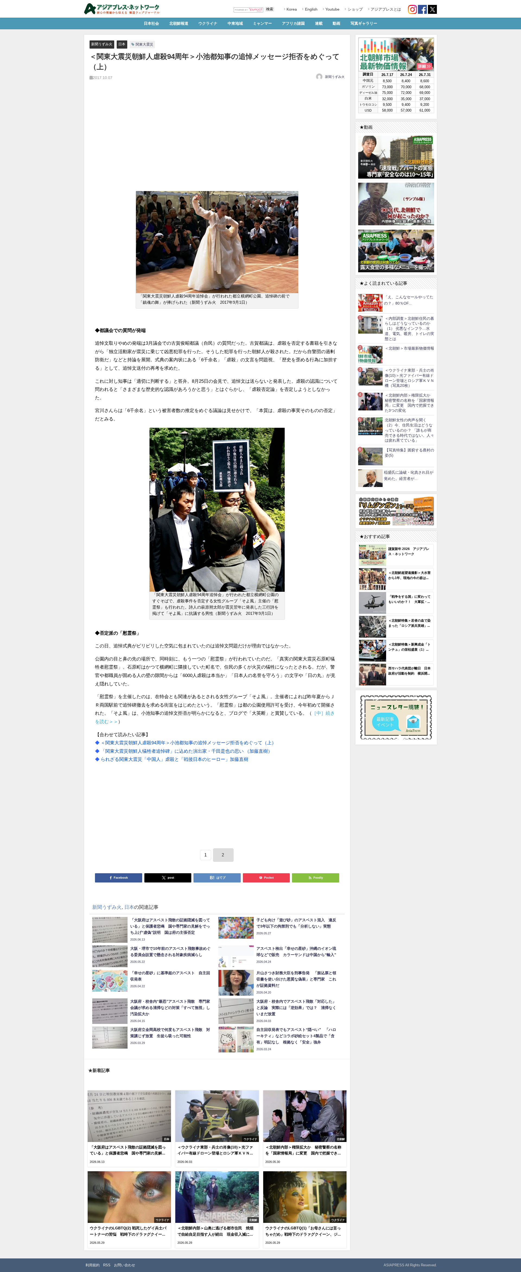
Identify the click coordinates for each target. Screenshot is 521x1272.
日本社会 (151, 23)
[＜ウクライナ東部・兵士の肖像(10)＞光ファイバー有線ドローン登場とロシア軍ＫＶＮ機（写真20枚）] (370, 376)
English (310, 9)
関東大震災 (144, 44)
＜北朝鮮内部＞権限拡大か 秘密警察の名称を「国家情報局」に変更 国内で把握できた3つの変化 (409, 402)
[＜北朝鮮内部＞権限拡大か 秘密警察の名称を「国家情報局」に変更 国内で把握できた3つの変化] (370, 401)
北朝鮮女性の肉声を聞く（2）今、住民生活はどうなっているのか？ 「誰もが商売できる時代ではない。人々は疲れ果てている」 (409, 430)
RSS (106, 1265)
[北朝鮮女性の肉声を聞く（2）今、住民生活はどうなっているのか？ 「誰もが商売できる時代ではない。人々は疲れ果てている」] (370, 426)
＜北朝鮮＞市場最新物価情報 (409, 348)
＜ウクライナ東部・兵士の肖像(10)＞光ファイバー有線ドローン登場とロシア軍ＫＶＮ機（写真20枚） (409, 377)
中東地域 (235, 23)
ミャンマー (262, 23)
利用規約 (92, 1265)
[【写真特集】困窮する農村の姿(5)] (370, 456)
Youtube (331, 9)
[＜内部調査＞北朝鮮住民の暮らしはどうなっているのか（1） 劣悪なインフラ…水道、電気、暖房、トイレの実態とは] (370, 325)
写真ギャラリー (364, 23)
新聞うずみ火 (101, 44)
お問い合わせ (124, 1265)
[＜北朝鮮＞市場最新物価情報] (370, 354)
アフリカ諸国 (293, 23)
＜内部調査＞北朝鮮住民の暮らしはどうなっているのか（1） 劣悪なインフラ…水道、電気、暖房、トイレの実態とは (409, 329)
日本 (121, 44)
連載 (319, 23)
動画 (336, 23)
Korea (291, 9)
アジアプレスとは (385, 9)
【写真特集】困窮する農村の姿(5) (409, 452)
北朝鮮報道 (178, 23)
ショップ (355, 9)
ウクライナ (207, 23)
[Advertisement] (217, 140)
